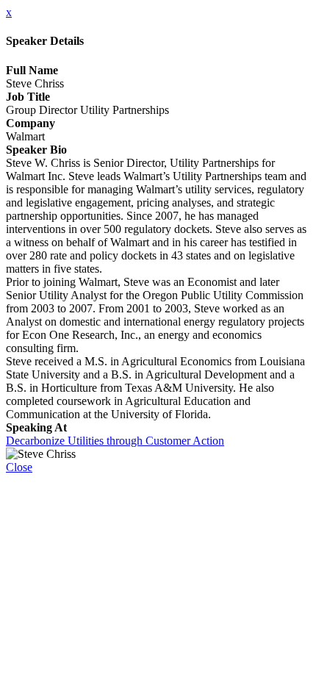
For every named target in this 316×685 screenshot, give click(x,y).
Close (19, 467)
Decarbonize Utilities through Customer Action (115, 440)
